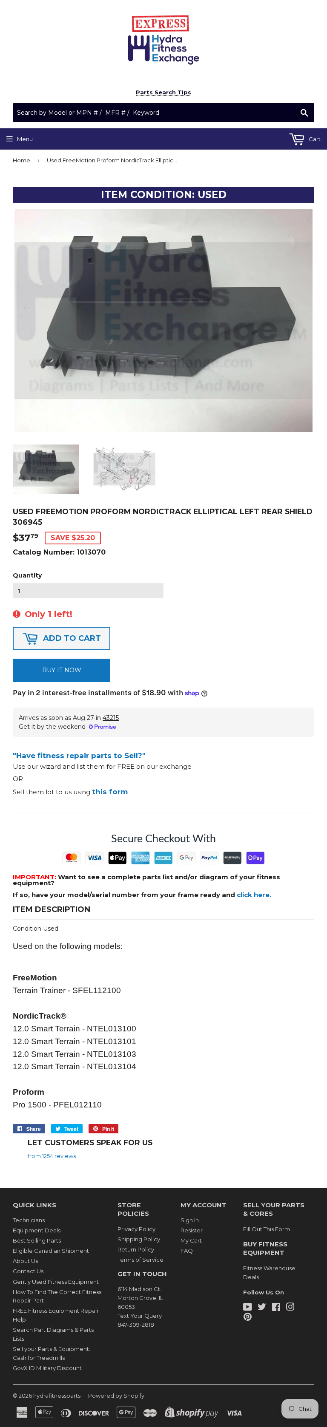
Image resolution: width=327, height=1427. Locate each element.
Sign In (190, 1220)
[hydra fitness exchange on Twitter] (262, 1308)
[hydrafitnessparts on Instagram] (290, 1308)
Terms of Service (141, 1259)
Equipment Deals (36, 1230)
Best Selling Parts (37, 1240)
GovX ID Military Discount (47, 1368)
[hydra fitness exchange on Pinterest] (247, 1317)
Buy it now (61, 670)
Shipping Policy (139, 1239)
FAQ (187, 1250)
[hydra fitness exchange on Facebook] (276, 1308)
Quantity (27, 575)
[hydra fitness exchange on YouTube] (247, 1308)
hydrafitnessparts (56, 1395)
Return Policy (136, 1249)
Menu (25, 139)
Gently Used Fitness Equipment (56, 1281)
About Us (25, 1260)
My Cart (191, 1240)
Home (21, 160)
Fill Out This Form (266, 1229)
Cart (314, 139)
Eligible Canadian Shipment (51, 1250)
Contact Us (28, 1271)
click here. (254, 895)
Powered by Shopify (116, 1395)
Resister (192, 1230)
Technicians (29, 1220)
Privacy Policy (136, 1229)
